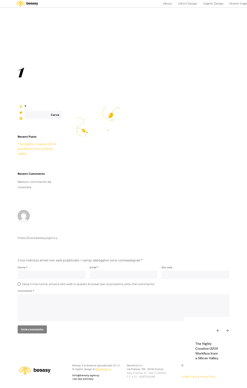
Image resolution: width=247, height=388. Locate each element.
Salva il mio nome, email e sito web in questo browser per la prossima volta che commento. (88, 284)
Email (94, 267)
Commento (26, 290)
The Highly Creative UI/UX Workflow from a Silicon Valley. (37, 148)
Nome (22, 267)
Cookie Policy (189, 376)
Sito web (166, 267)
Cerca (22, 105)
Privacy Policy (207, 376)
